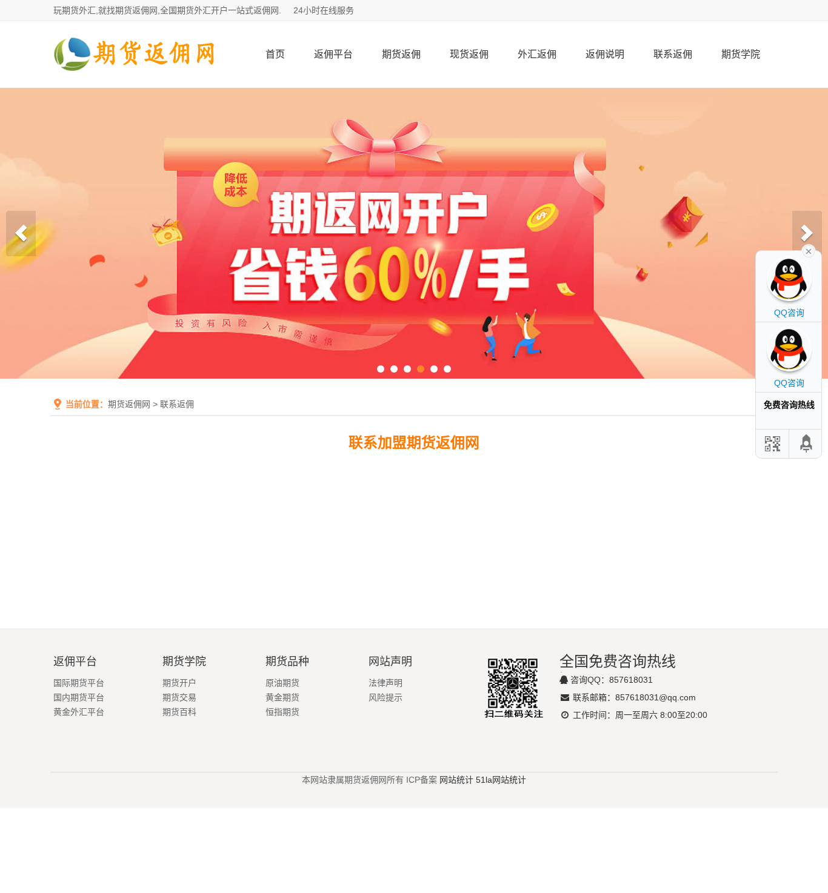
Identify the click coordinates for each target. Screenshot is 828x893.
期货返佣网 (129, 404)
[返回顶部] (807, 444)
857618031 (631, 680)
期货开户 (179, 683)
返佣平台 (333, 54)
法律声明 (385, 683)
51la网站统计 (501, 780)
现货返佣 (469, 54)
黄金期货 (282, 697)
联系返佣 (672, 54)
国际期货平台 (78, 683)
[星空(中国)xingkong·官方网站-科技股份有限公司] (135, 83)
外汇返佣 (537, 54)
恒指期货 (282, 712)
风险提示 (385, 697)
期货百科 (179, 712)
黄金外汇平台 (78, 712)
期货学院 (740, 54)
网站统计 (456, 780)
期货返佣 (401, 54)
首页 (275, 54)
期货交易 (179, 697)
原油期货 (282, 683)
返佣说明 (605, 54)
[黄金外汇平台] (414, 233)
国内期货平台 (78, 697)
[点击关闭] (808, 250)
